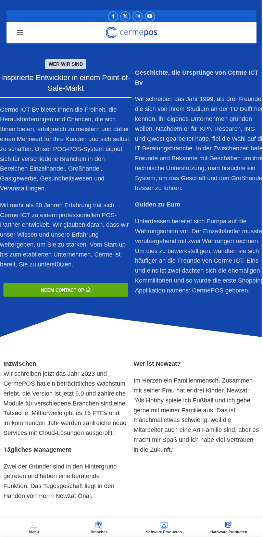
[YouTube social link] (150, 16)
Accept (132, 524)
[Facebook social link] (113, 16)
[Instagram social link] (138, 16)
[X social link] (125, 16)
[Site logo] (131, 32)
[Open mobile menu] (20, 32)
